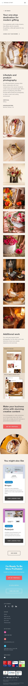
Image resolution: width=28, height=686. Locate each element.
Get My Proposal (12, 426)
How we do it (7, 618)
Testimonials (7, 622)
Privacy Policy (6, 681)
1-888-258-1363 (14, 591)
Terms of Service (13, 683)
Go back (7, 11)
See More (14, 553)
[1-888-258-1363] (4, 632)
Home (5, 614)
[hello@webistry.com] (4, 639)
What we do (7, 616)
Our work (6, 620)
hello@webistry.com (9, 642)
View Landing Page (14, 498)
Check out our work (10, 34)
